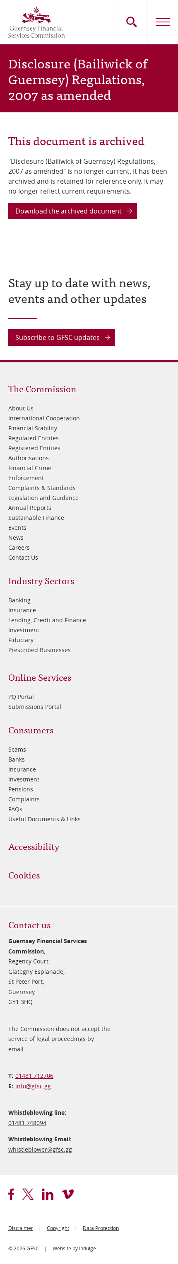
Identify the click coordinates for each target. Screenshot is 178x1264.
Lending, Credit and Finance (47, 620)
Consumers (30, 729)
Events (17, 527)
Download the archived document (68, 211)
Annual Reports (29, 508)
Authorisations (28, 458)
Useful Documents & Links (44, 819)
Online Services (39, 677)
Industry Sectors (41, 580)
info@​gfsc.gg (33, 1086)
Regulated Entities (33, 438)
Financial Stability (32, 428)
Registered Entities (34, 448)
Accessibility (33, 846)
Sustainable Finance (36, 518)
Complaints (24, 799)
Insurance (22, 610)
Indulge (87, 1248)
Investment (23, 630)
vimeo (68, 1194)
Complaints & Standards (42, 488)
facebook (11, 1194)
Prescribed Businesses (39, 650)
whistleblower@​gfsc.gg (40, 1149)
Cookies (24, 874)
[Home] (36, 22)
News (16, 537)
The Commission (42, 388)
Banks (16, 759)
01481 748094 (27, 1123)
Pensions (20, 789)
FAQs (15, 809)
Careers (19, 547)
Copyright (58, 1228)
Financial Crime (29, 468)
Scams (17, 749)
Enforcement (26, 478)
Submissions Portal (34, 707)
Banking (19, 600)
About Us (21, 408)
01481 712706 (34, 1076)
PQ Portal (21, 697)
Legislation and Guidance (43, 498)
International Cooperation (44, 418)
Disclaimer (20, 1228)
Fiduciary (21, 640)
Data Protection (101, 1228)
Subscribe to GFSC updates (57, 337)
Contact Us (23, 557)
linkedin (47, 1194)
